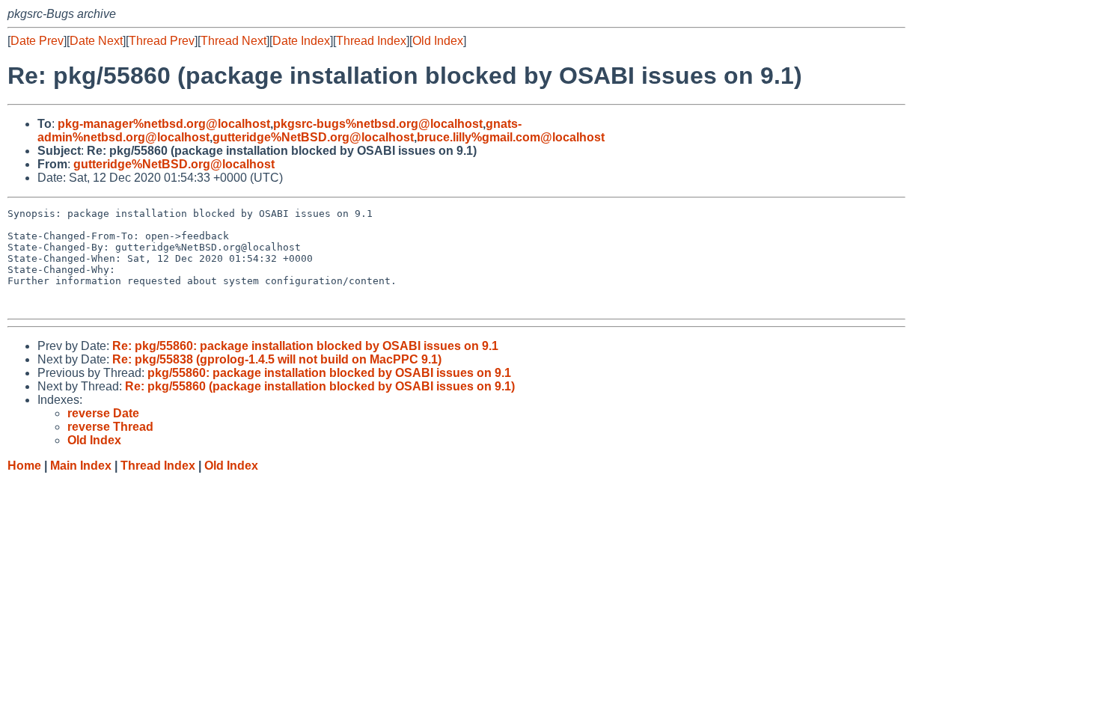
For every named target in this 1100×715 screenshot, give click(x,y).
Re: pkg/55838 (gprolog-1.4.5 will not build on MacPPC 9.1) (276, 359)
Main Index (80, 465)
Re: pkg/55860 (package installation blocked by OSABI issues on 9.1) (320, 386)
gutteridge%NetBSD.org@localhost (313, 137)
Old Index (437, 40)
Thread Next (233, 40)
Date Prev (37, 40)
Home (24, 465)
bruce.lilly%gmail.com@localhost (511, 137)
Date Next (96, 40)
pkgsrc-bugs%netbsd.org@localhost (378, 123)
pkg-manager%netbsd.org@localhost (164, 123)
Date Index (301, 40)
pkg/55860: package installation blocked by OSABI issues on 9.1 (329, 372)
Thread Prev (162, 40)
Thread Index (371, 40)
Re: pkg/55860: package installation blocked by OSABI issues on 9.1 (305, 346)
